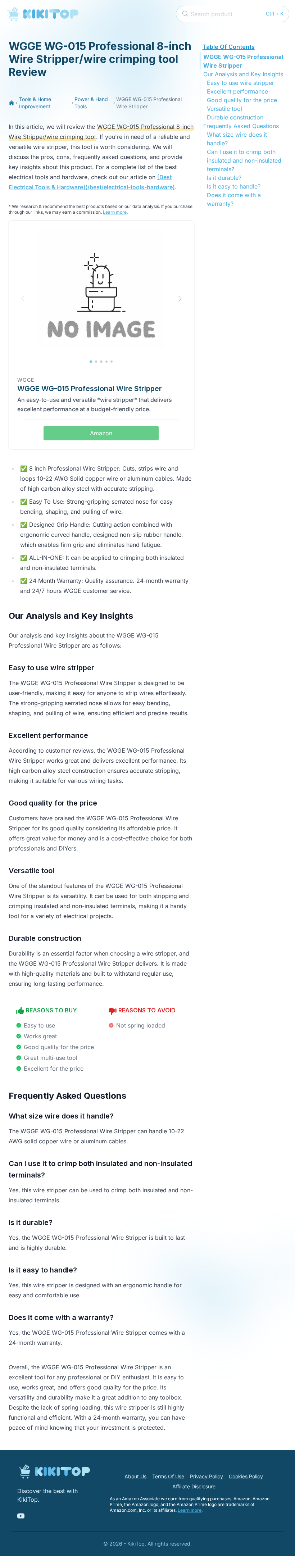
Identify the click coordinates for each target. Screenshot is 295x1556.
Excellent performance (237, 91)
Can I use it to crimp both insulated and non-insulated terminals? (244, 160)
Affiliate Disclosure (193, 1486)
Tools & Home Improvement (35, 102)
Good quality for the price (242, 100)
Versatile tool (224, 108)
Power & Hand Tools (91, 102)
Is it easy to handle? (233, 186)
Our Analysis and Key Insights (243, 74)
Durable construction (235, 117)
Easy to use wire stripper (240, 82)
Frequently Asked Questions (241, 126)
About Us (135, 1476)
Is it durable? (224, 177)
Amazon (101, 433)
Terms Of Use (168, 1476)
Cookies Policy (246, 1476)
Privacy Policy (206, 1476)
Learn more (115, 212)
